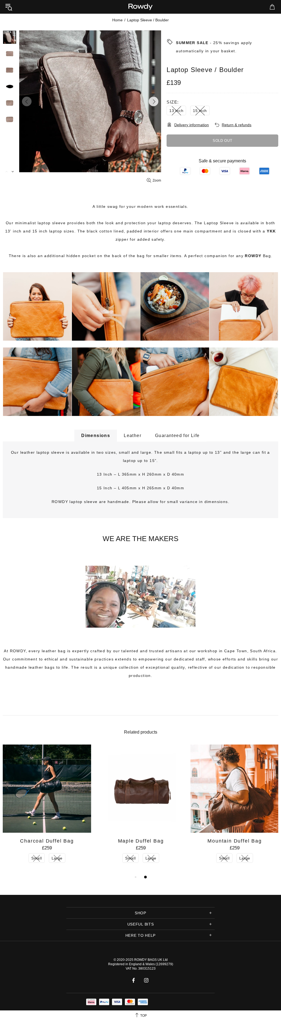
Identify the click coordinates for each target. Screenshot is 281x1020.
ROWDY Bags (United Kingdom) (140, 7)
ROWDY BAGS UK (148, 960)
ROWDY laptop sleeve (75, 501)
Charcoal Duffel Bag (47, 841)
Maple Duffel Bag (141, 841)
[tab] (95, 435)
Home (117, 20)
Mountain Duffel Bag (234, 841)
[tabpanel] (47, 809)
